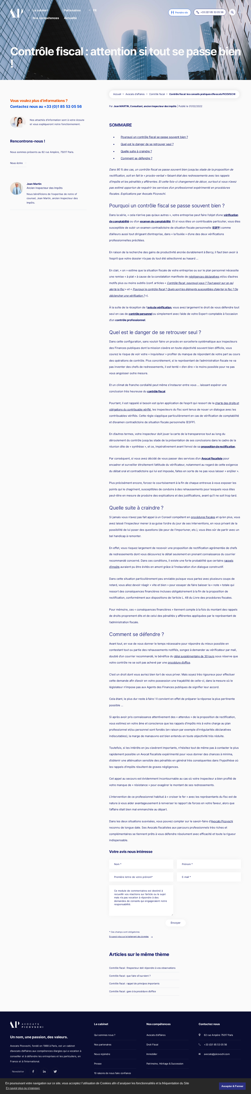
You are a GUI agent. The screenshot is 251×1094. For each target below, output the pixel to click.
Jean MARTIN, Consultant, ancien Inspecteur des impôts (145, 106)
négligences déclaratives (204, 276)
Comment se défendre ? (136, 158)
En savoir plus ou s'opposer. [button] (23, 1088)
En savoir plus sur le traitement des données (128, 936)
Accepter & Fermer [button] (232, 1086)
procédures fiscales (203, 517)
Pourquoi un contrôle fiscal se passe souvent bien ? (154, 137)
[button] (38, 10)
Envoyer (175, 922)
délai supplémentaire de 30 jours (194, 656)
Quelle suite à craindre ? (136, 151)
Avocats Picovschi (222, 821)
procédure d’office (179, 662)
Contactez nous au (46, 106)
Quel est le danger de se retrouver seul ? (147, 144)
